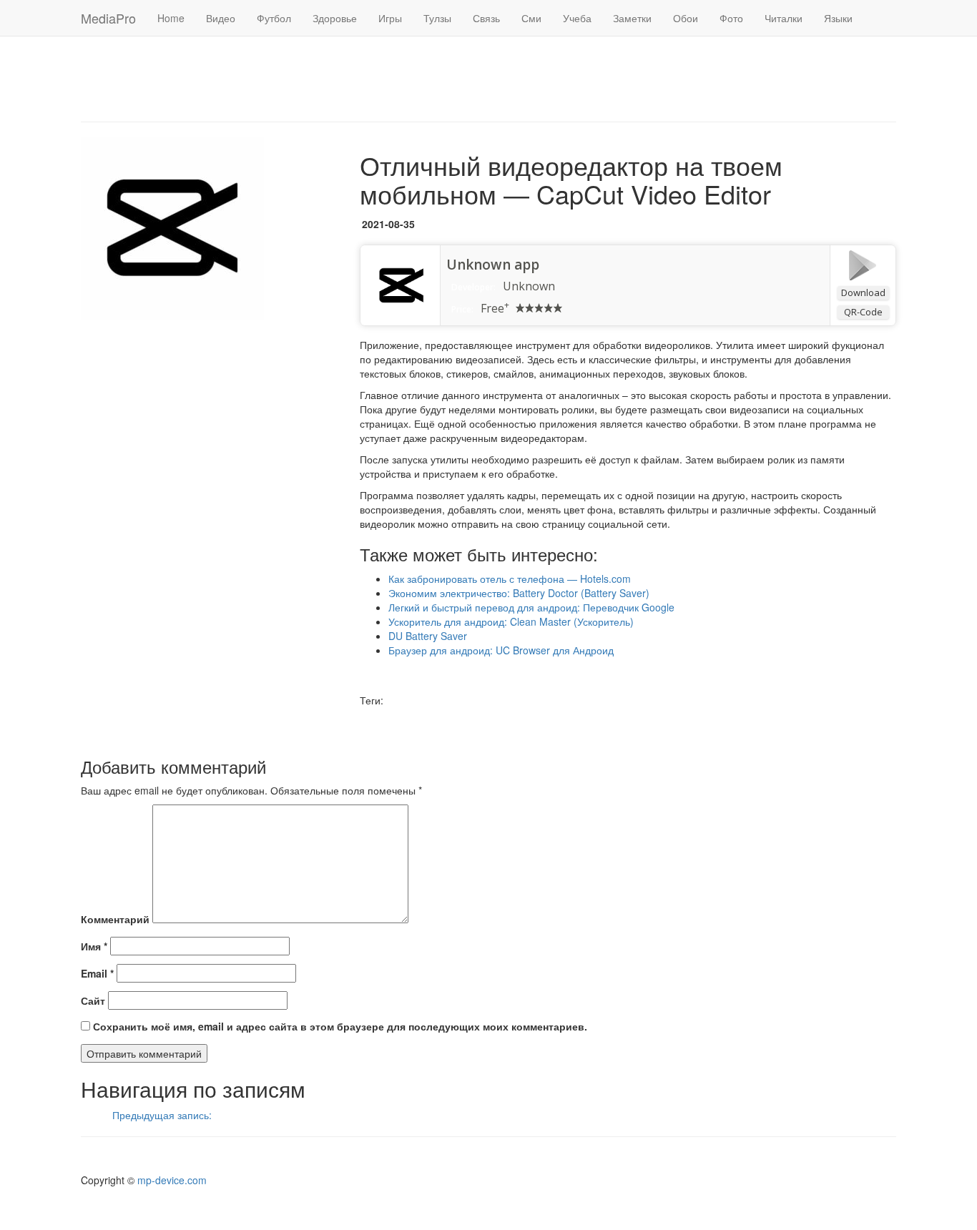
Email (97, 973)
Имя (94, 946)
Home (171, 18)
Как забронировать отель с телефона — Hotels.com (509, 578)
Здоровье (335, 18)
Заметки (632, 18)
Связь (486, 18)
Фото (731, 18)
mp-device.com (172, 1180)
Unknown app (492, 264)
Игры (390, 18)
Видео (220, 18)
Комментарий (115, 919)
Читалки (783, 18)
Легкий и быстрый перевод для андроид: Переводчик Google (531, 607)
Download (863, 292)
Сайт (93, 1000)
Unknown (529, 286)
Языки (838, 18)
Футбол (274, 18)
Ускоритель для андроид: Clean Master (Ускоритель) (511, 621)
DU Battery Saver (427, 636)
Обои (685, 18)
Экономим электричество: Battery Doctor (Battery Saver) (518, 593)
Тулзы (437, 18)
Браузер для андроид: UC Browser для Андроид (501, 650)
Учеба (577, 18)
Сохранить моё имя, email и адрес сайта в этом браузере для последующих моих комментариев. (340, 1026)
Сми (531, 18)
